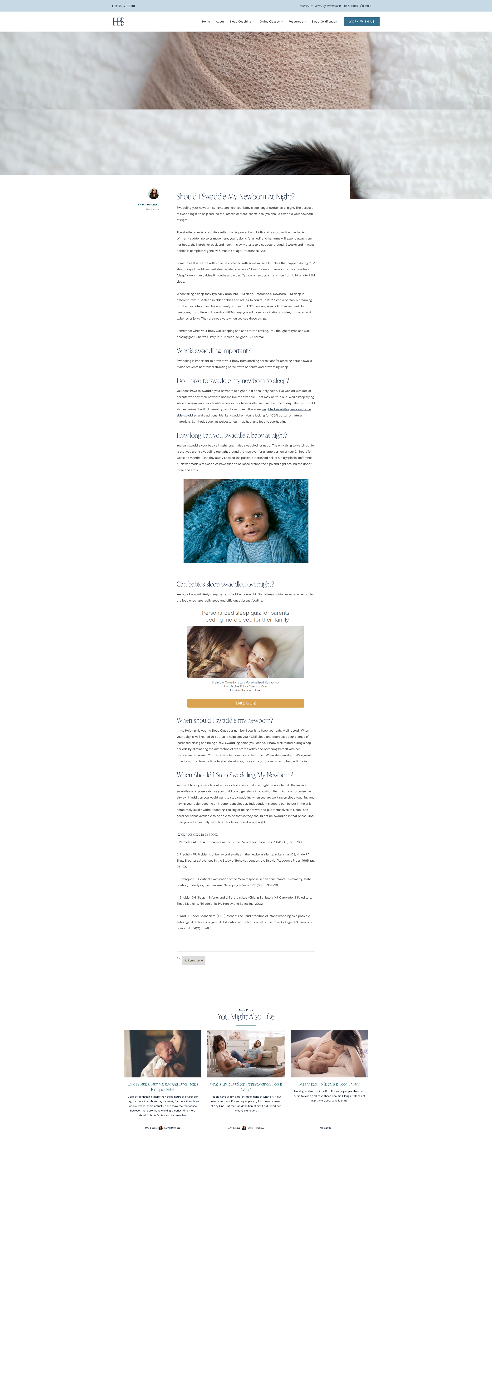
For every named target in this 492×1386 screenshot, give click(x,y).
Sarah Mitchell (172, 1128)
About (220, 21)
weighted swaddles (275, 409)
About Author (152, 209)
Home (206, 21)
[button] (241, 21)
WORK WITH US (362, 21)
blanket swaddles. (231, 415)
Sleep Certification (324, 21)
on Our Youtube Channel (335, 5)
